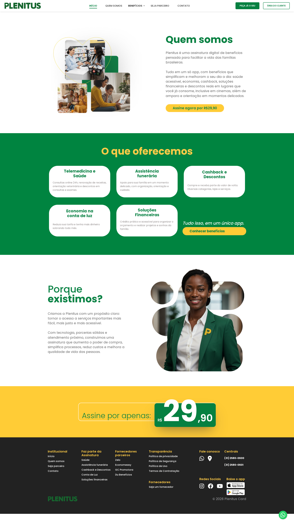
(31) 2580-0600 (234, 458)
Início (51, 456)
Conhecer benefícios (207, 231)
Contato (53, 471)
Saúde (85, 460)
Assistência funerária (94, 465)
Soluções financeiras (94, 479)
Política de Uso (158, 466)
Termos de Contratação (164, 471)
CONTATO (183, 6)
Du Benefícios (123, 474)
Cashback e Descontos (96, 470)
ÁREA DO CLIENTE (276, 5)
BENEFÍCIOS (135, 6)
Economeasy (123, 465)
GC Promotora (124, 470)
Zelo (117, 460)
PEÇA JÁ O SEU (247, 5)
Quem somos (56, 461)
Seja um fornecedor (161, 487)
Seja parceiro (56, 466)
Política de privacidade (163, 456)
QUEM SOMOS (113, 6)
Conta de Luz (89, 474)
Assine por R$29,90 (195, 108)
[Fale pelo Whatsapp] (283, 515)
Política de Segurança (162, 461)
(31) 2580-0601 (233, 465)
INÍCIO (93, 6)
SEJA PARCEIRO (160, 6)
